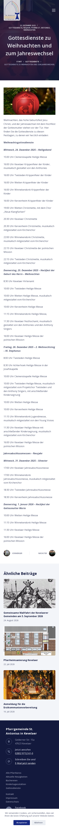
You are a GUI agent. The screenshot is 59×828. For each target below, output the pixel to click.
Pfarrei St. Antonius (40, 28)
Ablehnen (38, 822)
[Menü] (53, 10)
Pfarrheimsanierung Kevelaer (21, 660)
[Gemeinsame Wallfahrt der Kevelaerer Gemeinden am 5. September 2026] (30, 593)
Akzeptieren (21, 822)
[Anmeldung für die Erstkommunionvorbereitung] (30, 684)
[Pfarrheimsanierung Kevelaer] (30, 641)
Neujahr (26, 28)
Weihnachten (29, 30)
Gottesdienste (15, 28)
